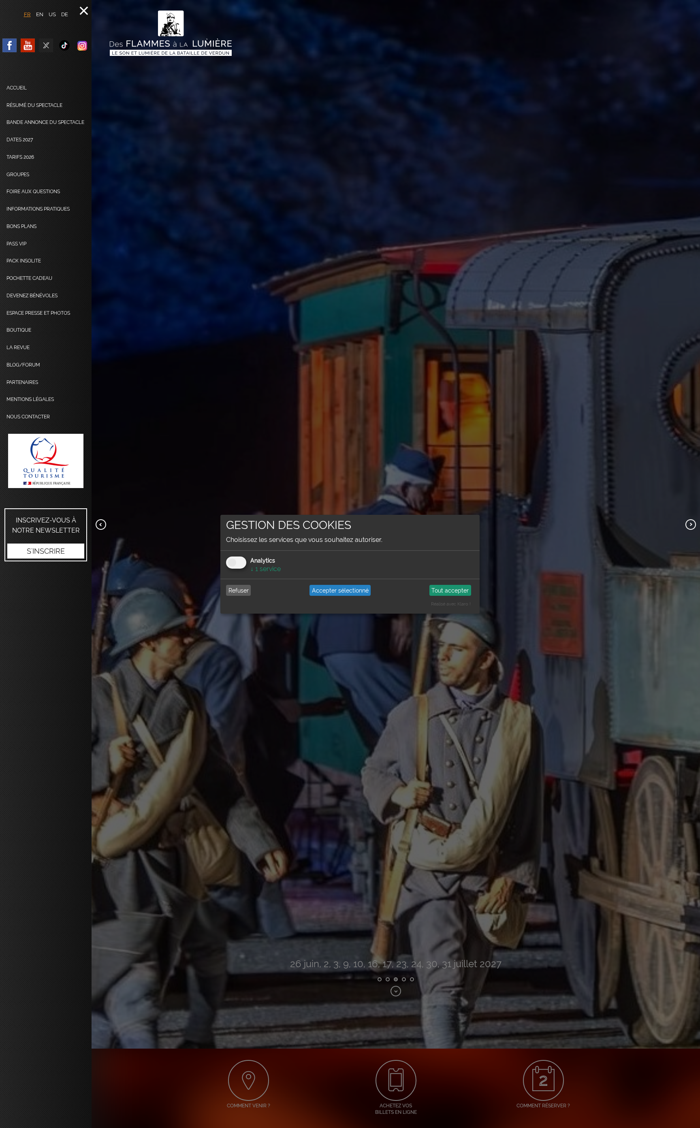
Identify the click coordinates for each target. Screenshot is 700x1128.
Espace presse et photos (38, 313)
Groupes (17, 174)
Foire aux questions (33, 191)
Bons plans (21, 226)
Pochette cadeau (29, 278)
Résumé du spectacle (34, 105)
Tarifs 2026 (20, 157)
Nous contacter (28, 417)
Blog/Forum (23, 365)
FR (27, 14)
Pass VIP (16, 244)
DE (64, 14)
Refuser (238, 590)
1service (265, 569)
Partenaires (22, 382)
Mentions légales (30, 399)
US (52, 14)
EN (39, 14)
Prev (101, 524)
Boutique (18, 330)
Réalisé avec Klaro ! (451, 604)
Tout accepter (450, 590)
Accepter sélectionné (340, 590)
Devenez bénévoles (32, 296)
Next (690, 524)
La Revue (18, 347)
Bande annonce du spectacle (45, 122)
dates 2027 (19, 140)
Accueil (16, 88)
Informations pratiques (38, 209)
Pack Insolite (23, 261)
